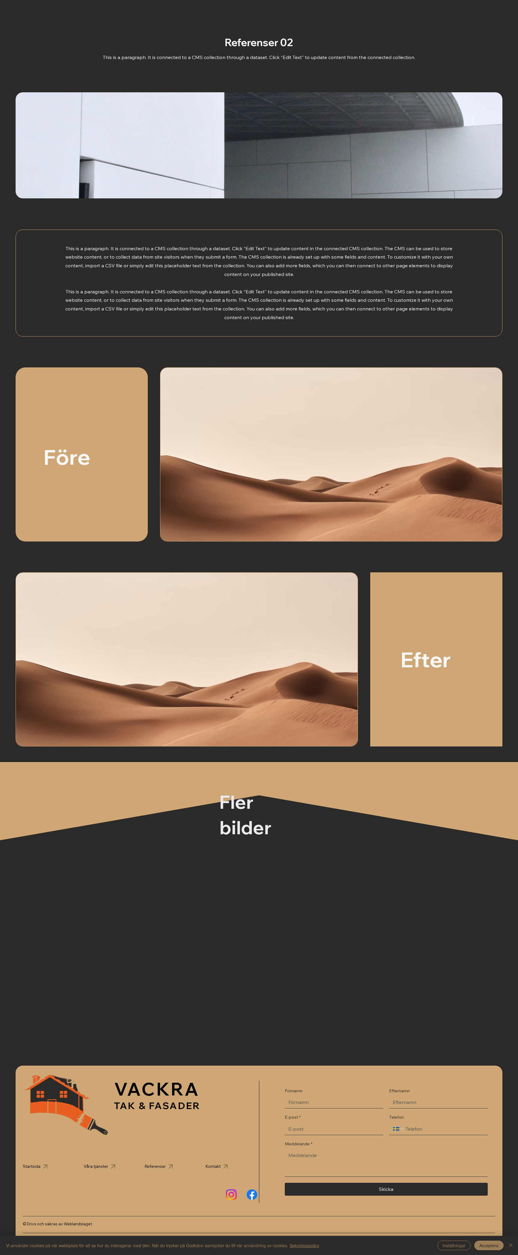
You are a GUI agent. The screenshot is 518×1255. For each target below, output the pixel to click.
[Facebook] (252, 1195)
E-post (293, 1117)
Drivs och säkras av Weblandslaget (59, 1223)
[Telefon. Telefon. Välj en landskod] (398, 1128)
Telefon (396, 1117)
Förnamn (293, 1090)
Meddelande (298, 1144)
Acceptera (489, 1245)
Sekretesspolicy (304, 1245)
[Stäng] (510, 1245)
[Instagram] (231, 1195)
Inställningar (454, 1245)
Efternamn (399, 1090)
